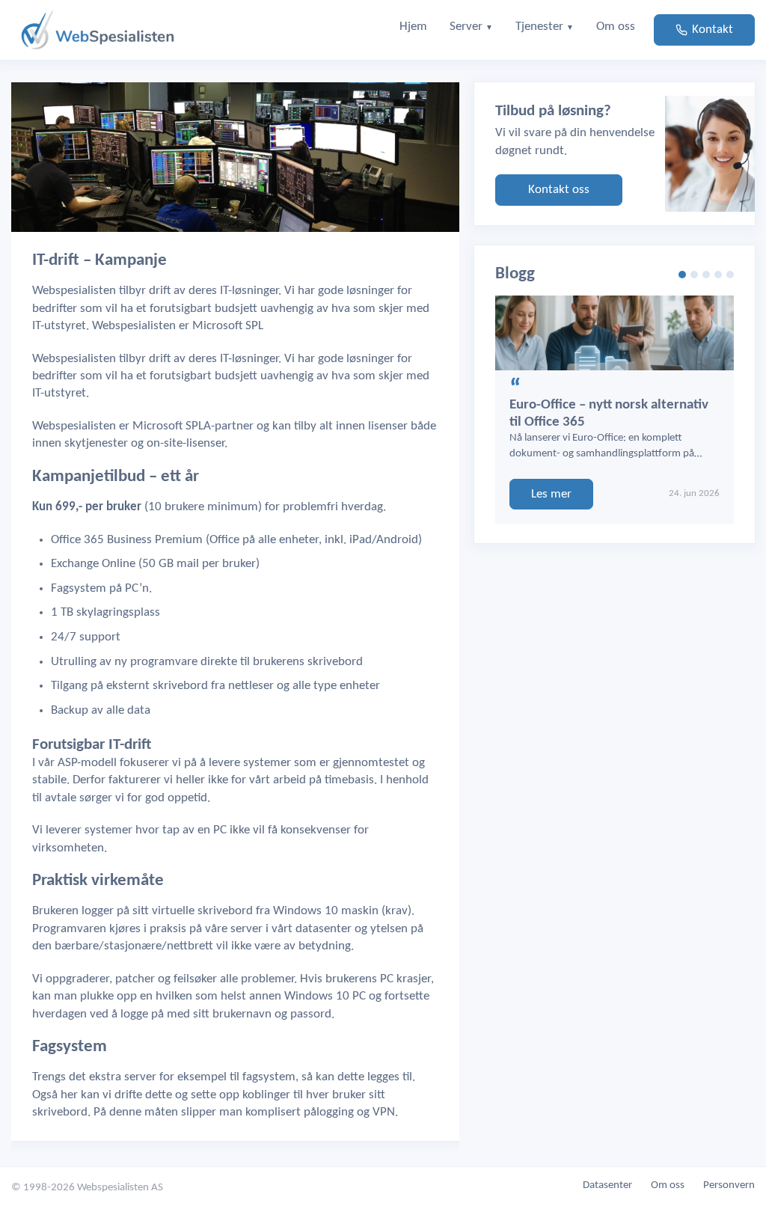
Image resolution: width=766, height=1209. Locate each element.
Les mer (551, 494)
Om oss (667, 1185)
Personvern (729, 1185)
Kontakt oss (558, 189)
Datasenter (607, 1185)
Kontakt (712, 29)
